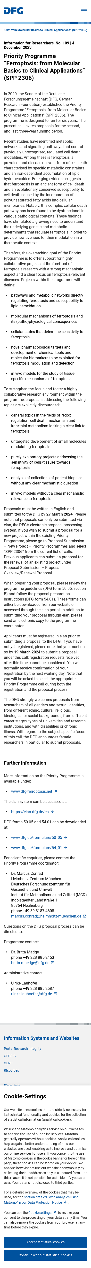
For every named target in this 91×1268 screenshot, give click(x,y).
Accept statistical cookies (45, 1242)
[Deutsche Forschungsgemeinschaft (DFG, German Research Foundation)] (13, 12)
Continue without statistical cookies (45, 1255)
